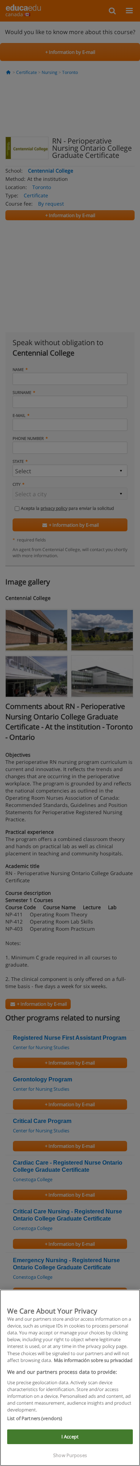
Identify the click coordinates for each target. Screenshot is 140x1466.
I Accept (70, 1436)
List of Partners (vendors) (34, 1418)
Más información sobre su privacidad (93, 1360)
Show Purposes (70, 1455)
